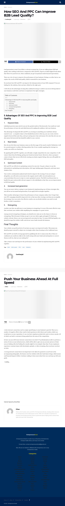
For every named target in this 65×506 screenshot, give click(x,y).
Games (32, 461)
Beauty (20, 461)
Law (32, 473)
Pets (32, 488)
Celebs (20, 467)
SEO (45, 463)
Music (32, 479)
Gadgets (32, 459)
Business (10, 7)
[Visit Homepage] (32, 2)
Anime (19, 457)
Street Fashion (45, 469)
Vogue (45, 483)
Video (45, 481)
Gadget (32, 457)
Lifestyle (32, 475)
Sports (45, 465)
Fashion (20, 483)
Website (28, 247)
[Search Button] (60, 2)
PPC (20, 247)
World (45, 488)
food (19, 490)
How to (32, 469)
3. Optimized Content (12, 105)
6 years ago (16, 19)
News (32, 483)
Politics (32, 490)
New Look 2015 (32, 481)
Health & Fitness (32, 465)
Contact (26, 500)
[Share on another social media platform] (59, 62)
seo (23, 247)
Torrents (45, 475)
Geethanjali (8, 19)
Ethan (6, 286)
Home (5, 7)
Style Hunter (45, 471)
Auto (20, 459)
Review (45, 461)
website (45, 485)
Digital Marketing (19, 473)
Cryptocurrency (20, 471)
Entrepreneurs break (19, 481)
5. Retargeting (10, 108)
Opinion (33, 485)
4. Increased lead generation (14, 106)
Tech (45, 473)
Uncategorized (45, 479)
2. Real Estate (10, 103)
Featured (19, 485)
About (11, 500)
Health (32, 463)
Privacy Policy (18, 500)
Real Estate (45, 457)
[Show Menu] (4, 2)
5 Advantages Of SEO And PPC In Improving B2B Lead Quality (21, 100)
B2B (9, 247)
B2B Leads (14, 247)
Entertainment (20, 479)
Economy (19, 475)
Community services (19, 469)
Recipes (45, 459)
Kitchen (32, 471)
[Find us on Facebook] (29, 500)
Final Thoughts (9, 110)
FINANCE (20, 488)
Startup (45, 467)
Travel (45, 477)
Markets (32, 477)
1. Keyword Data (11, 101)
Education (20, 477)
